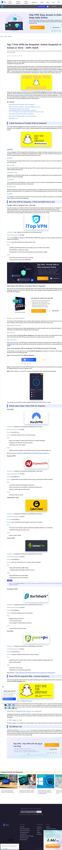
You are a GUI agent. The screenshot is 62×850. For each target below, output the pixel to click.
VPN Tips (10, 36)
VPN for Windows (4, 775)
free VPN (15, 288)
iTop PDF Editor (23, 834)
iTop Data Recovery (24, 832)
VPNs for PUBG (19, 583)
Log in (58, 2)
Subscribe (39, 811)
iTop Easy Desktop (24, 837)
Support (48, 827)
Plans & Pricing (23, 839)
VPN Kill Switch (14, 342)
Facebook (39, 834)
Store (53, 2)
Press (38, 830)
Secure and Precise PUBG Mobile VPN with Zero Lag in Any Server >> (31, 453)
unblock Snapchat (19, 95)
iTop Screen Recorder (25, 830)
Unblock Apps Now (9, 698)
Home (1, 36)
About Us (39, 827)
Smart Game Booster (25, 828)
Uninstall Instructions (51, 828)
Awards (38, 832)
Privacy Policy (14, 846)
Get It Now (53, 845)
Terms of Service (39, 848)
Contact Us (39, 828)
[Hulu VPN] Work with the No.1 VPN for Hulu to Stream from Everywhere (35, 672)
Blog (5, 36)
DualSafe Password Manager (26, 836)
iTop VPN (9, 208)
